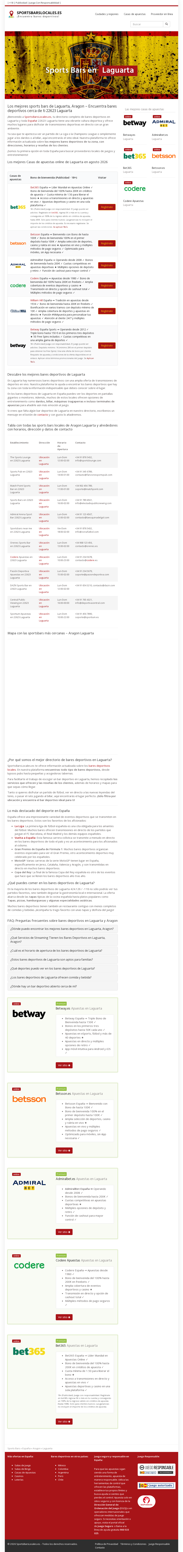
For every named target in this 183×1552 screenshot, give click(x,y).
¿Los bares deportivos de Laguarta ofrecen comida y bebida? (51, 977)
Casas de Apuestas (25, 1472)
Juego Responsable (159, 1544)
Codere (34, 278)
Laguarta (96, 1008)
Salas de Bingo (23, 1469)
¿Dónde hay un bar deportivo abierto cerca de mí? (43, 986)
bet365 (54, 212)
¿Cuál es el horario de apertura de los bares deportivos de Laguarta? (56, 951)
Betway (34, 329)
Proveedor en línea (162, 14)
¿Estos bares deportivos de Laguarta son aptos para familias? (51, 959)
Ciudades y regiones (106, 14)
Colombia (63, 1469)
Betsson (35, 234)
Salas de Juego (23, 1465)
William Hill (36, 300)
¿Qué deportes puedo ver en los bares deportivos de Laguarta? (52, 968)
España (32, 120)
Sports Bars (14, 1448)
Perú (60, 1476)
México (62, 1465)
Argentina (63, 1472)
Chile (60, 1479)
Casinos (19, 1476)
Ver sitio (63, 1065)
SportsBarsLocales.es (37, 116)
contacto (42, 414)
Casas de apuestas (135, 14)
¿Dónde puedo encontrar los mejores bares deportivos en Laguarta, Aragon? (62, 929)
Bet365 (34, 187)
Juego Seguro (105, 1526)
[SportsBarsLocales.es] (36, 14)
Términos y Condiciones (133, 1544)
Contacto (100, 1547)
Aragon (37, 1448)
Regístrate (107, 207)
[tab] (63, 929)
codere (90, 560)
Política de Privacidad (106, 1544)
